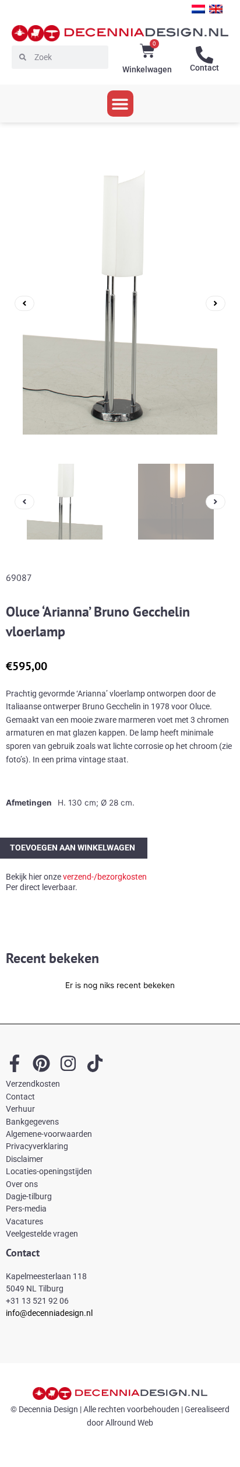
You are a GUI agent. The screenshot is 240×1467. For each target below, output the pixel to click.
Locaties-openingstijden (49, 1171)
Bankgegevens (32, 1121)
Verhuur (20, 1109)
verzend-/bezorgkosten (105, 876)
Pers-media (26, 1208)
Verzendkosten (33, 1083)
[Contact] (204, 55)
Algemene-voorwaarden (49, 1134)
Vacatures (24, 1221)
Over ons (22, 1184)
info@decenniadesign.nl (49, 1313)
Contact (204, 67)
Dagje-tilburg (29, 1196)
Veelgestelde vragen (42, 1233)
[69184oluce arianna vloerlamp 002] (120, 303)
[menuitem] (198, 9)
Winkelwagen (147, 69)
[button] (120, 103)
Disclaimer (24, 1159)
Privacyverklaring (37, 1146)
